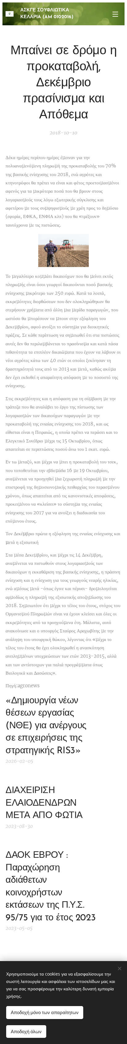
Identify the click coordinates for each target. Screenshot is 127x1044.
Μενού (115, 14)
